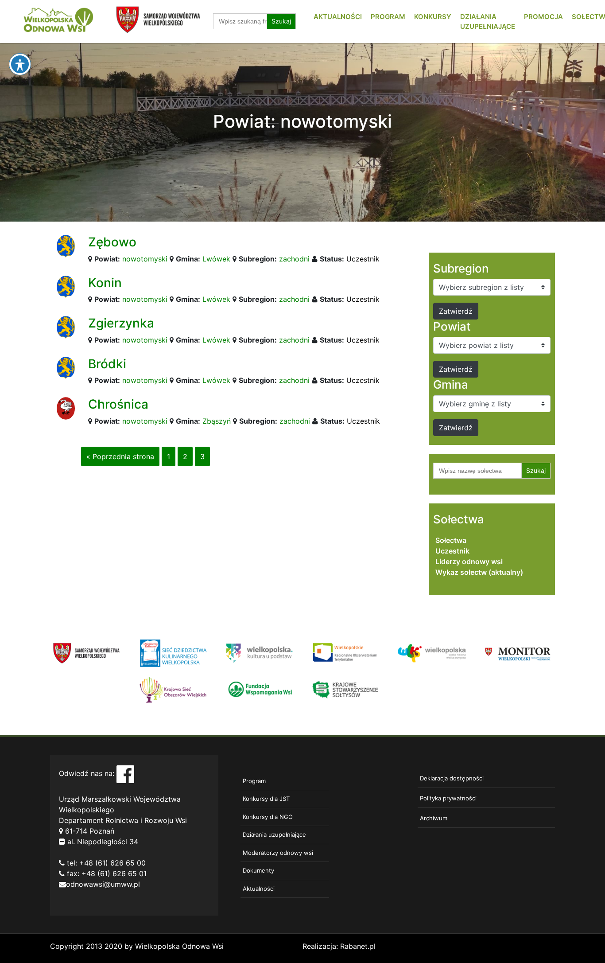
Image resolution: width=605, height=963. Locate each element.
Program (388, 16)
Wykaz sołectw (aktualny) (479, 572)
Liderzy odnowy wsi (469, 561)
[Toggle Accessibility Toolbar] (20, 64)
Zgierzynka (121, 323)
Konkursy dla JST (266, 798)
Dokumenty (258, 870)
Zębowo (112, 242)
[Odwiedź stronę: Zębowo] (66, 245)
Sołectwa (450, 540)
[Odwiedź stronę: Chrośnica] (66, 407)
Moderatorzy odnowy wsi (278, 852)
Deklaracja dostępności (452, 778)
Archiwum (433, 818)
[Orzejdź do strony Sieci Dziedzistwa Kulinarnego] (172, 652)
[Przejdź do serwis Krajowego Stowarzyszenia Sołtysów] (345, 689)
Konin (105, 282)
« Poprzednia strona (120, 456)
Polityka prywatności (448, 798)
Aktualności (338, 16)
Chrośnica (118, 404)
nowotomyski (144, 258)
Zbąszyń (216, 421)
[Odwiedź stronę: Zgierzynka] (66, 326)
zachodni (294, 258)
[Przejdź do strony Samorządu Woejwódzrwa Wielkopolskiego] (86, 652)
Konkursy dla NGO (268, 816)
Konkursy (432, 16)
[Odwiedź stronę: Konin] (66, 285)
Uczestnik (363, 258)
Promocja (543, 16)
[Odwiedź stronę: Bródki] (66, 367)
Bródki (107, 363)
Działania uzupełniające (274, 834)
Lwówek (216, 258)
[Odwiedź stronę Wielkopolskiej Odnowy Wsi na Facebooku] (125, 773)
